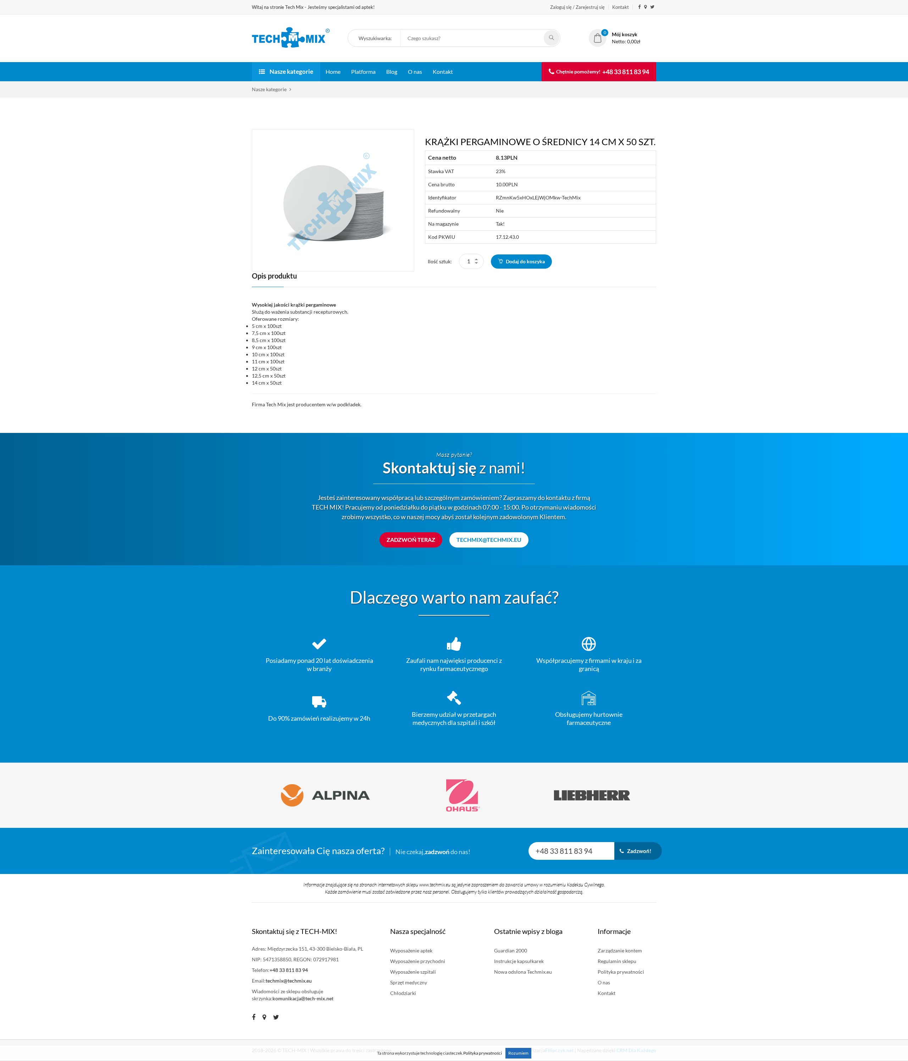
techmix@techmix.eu (488, 539)
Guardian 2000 (510, 950)
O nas (415, 71)
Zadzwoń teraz (411, 539)
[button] (377, 39)
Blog (391, 71)
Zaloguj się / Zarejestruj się (577, 7)
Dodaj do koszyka (525, 261)
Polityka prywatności (621, 972)
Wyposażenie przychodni (417, 961)
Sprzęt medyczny (408, 982)
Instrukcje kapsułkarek (519, 961)
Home (333, 71)
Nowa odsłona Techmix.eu (523, 972)
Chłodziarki (403, 993)
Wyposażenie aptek (411, 950)
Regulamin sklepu (617, 961)
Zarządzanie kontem (620, 950)
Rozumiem (518, 1053)
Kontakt (620, 7)
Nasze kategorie (290, 71)
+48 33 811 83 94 (625, 72)
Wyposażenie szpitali (413, 972)
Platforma (363, 71)
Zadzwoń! (637, 851)
